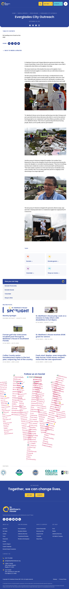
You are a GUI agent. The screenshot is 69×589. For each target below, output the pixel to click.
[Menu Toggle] (66, 4)
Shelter (54, 531)
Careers (4, 533)
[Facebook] (7, 519)
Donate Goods (9, 290)
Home (14, 13)
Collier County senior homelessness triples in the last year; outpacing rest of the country (18, 357)
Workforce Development (23, 539)
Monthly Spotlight (9, 316)
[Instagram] (4, 519)
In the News (39, 322)
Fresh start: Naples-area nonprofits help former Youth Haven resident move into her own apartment (51, 357)
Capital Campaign (7, 546)
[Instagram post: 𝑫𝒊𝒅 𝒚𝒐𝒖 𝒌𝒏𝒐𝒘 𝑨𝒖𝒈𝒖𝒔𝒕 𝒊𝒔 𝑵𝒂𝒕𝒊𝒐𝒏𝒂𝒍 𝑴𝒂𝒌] (42, 406)
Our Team (5, 531)
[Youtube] (13, 519)
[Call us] (40, 4)
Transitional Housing (23, 536)
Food (53, 528)
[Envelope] (16, 519)
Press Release (34, 13)
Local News (6, 343)
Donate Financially (11, 286)
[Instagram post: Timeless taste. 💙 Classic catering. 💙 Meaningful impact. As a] (24, 410)
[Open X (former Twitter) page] (10, 519)
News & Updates (23, 13)
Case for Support (7, 544)
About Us (5, 528)
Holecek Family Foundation (9, 549)
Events (4, 541)
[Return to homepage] (5, 4)
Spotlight (12, 318)
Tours (4, 536)
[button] (9, 43)
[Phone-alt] (19, 519)
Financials (5, 539)
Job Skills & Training (57, 536)
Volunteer (8, 293)
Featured (5, 318)
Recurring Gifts (40, 531)
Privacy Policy (62, 579)
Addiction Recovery (22, 533)
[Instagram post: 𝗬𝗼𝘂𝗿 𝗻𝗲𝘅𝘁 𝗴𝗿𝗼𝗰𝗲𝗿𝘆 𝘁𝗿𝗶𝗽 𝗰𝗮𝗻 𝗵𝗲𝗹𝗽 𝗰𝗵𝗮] (34, 419)
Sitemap (55, 579)
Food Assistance (22, 528)
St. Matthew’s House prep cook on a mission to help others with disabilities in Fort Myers (51, 318)
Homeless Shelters (22, 531)
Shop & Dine (9, 298)
